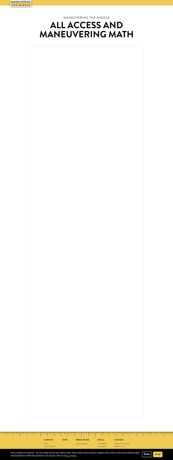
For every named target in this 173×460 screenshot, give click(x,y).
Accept (158, 454)
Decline (147, 454)
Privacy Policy (70, 456)
